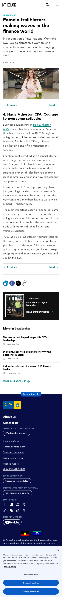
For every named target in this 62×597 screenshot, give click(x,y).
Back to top (29, 394)
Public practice (11, 464)
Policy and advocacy (14, 458)
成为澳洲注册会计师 (14, 469)
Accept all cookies (31, 591)
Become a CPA (11, 441)
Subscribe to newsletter (17, 481)
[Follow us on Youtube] (12, 522)
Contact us (10, 423)
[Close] (58, 550)
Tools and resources (13, 452)
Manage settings (31, 574)
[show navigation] (57, 5)
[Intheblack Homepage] (9, 5)
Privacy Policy (10, 566)
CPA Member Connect (16, 433)
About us (9, 417)
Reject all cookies (31, 583)
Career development (14, 447)
